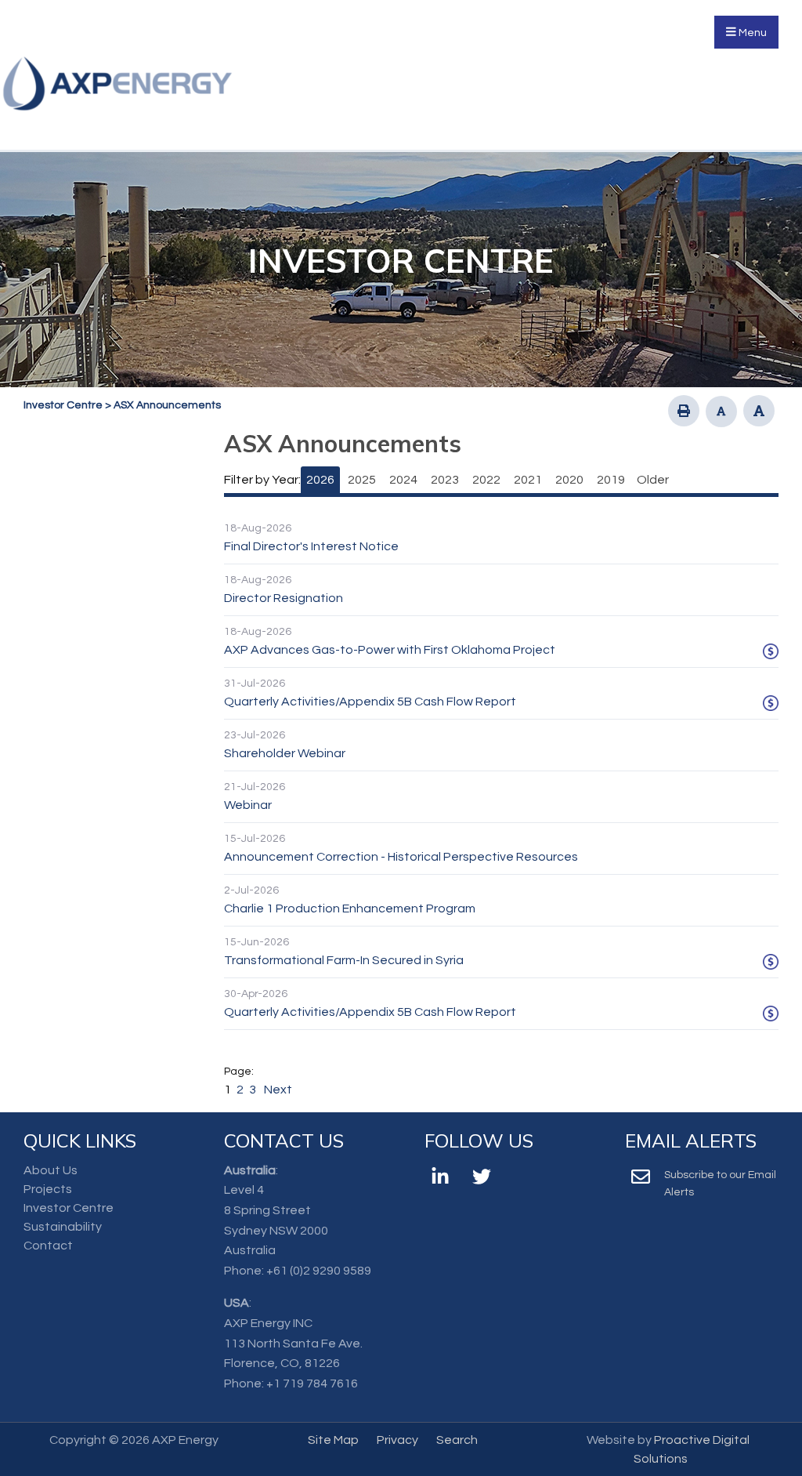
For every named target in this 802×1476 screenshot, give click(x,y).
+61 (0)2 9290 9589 (318, 1270)
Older (653, 479)
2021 (528, 479)
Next (277, 1089)
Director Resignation (283, 598)
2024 (403, 479)
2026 (320, 479)
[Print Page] (683, 410)
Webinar (248, 805)
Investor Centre (68, 1208)
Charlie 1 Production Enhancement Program (349, 908)
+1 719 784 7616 (312, 1383)
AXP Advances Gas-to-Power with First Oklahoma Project (389, 650)
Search (457, 1440)
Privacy (397, 1440)
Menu (751, 32)
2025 (362, 479)
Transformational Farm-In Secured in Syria (344, 960)
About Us (50, 1170)
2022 (486, 479)
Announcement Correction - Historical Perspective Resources (401, 856)
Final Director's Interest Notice (311, 546)
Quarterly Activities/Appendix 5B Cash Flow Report (370, 701)
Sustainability (62, 1226)
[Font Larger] (759, 410)
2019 (611, 479)
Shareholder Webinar (284, 753)
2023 (445, 479)
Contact (48, 1245)
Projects (47, 1189)
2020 (569, 479)
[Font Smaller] (721, 411)
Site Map (333, 1440)
